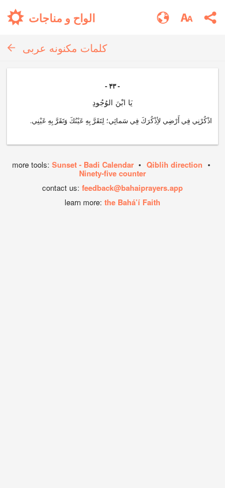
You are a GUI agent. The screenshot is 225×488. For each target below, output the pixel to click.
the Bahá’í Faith (132, 202)
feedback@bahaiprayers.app (132, 187)
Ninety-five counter (112, 173)
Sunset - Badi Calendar (93, 164)
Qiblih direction (174, 164)
